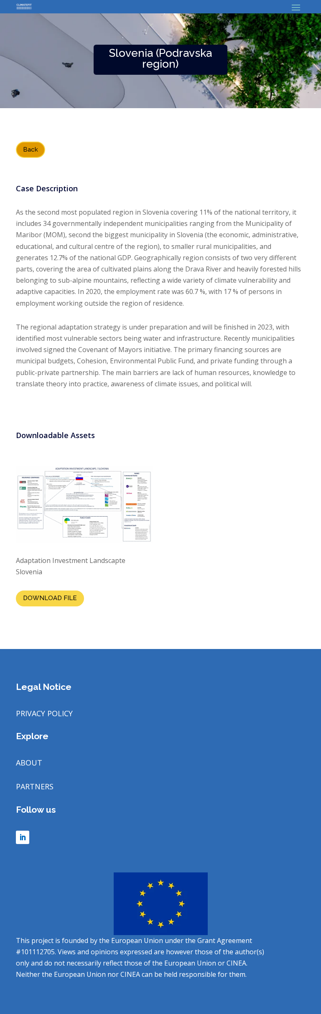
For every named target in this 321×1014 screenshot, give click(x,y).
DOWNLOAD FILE (50, 598)
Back (30, 149)
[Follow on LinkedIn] (22, 837)
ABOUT (29, 763)
